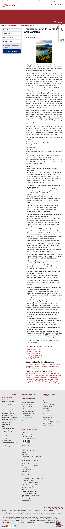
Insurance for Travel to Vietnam (45, 379)
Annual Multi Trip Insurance (9, 419)
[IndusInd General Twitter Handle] (56, 507)
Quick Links (25, 449)
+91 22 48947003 (58, 21)
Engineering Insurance (28, 402)
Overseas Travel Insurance (47, 364)
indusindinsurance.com (8, 517)
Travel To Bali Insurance (42, 381)
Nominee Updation (27, 500)
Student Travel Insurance (8, 413)
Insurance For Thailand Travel (50, 373)
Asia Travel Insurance (7, 415)
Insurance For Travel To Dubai (35, 375)
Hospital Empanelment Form (9, 442)
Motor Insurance (7, 397)
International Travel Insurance (10, 410)
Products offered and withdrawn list (31, 464)
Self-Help (62, 26)
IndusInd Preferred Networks (30, 484)
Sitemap (24, 473)
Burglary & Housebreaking (29, 413)
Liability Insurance (27, 406)
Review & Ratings (47, 406)
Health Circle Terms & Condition (30, 491)
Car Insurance (5, 399)
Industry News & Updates (29, 438)
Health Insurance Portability (9, 432)
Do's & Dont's (25, 471)
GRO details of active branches (51, 421)
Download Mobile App (28, 486)
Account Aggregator (27, 434)
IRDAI (23, 433)
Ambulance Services (7, 444)
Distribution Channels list (28, 498)
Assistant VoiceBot (62, 40)
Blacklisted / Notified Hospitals (30, 482)
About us (45, 399)
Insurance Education (27, 436)
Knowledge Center (27, 476)
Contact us (46, 400)
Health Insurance (7, 422)
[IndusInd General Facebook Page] (50, 507)
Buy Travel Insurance (32, 364)
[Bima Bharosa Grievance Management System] (26, 441)
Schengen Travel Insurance (9, 411)
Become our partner (48, 423)
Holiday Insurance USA (33, 373)
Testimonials (46, 408)
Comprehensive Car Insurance (10, 403)
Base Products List (27, 469)
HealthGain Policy (6, 424)
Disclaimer (45, 414)
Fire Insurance (26, 400)
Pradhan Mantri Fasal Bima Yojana (31, 456)
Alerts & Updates (26, 458)
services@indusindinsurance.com (34, 1)
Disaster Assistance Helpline (29, 493)
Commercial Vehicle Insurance (10, 405)
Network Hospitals (6, 440)
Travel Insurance (7, 408)
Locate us (4, 438)
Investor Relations (47, 419)
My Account (58, 4)
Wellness (4, 426)
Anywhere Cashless (48, 425)
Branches (4, 447)
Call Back (62, 34)
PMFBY (61, 30)
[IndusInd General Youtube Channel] (62, 507)
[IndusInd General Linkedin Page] (53, 507)
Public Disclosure (47, 417)
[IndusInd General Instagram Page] (59, 507)
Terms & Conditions (12, 45)
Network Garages (6, 446)
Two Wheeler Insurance (8, 401)
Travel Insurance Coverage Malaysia (50, 383)
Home (4, 25)
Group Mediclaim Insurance (29, 420)
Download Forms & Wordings (30, 462)
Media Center (46, 410)
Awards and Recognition (49, 404)
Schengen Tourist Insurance (39, 377)
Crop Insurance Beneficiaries (30, 460)
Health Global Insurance (8, 428)
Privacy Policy (46, 412)
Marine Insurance (27, 404)
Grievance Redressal (27, 475)
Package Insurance (27, 408)
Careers (45, 402)
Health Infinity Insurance (8, 430)
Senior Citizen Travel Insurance (44, 366)
